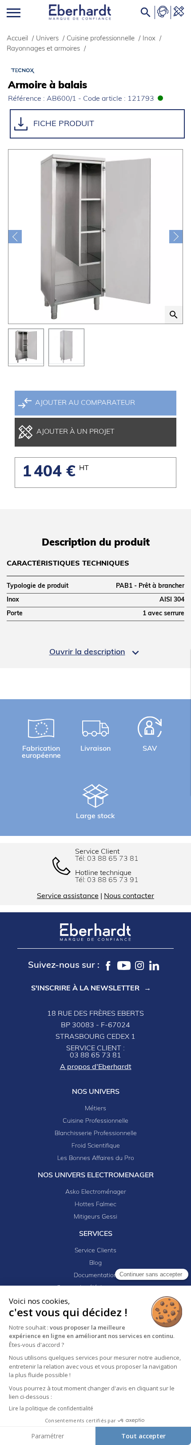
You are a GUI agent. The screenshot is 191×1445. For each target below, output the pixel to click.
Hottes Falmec (95, 1204)
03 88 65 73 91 (113, 880)
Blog (95, 1263)
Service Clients (95, 1250)
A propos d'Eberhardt (95, 1067)
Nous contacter (129, 896)
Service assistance (68, 896)
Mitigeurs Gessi (95, 1217)
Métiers (95, 1108)
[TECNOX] (52, 70)
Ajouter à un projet (75, 431)
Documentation (95, 1275)
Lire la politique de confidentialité (51, 1408)
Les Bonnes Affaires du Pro (95, 1158)
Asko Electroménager (95, 1192)
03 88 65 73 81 (113, 859)
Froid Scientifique (96, 1146)
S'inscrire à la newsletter (85, 988)
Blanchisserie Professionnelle (96, 1133)
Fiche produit (62, 124)
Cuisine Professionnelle (95, 1121)
